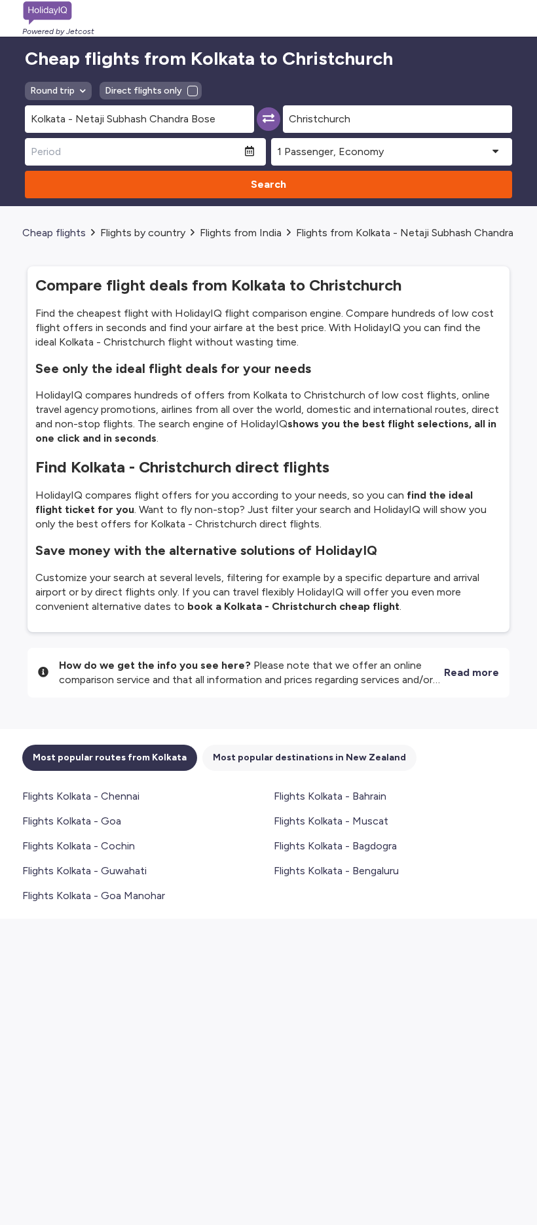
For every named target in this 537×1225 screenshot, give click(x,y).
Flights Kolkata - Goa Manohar (93, 895)
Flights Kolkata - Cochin (78, 846)
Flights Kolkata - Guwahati (84, 870)
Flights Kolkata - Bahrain (330, 796)
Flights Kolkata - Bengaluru (336, 870)
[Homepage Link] (58, 13)
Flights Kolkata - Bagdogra (335, 846)
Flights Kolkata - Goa (71, 821)
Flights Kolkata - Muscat (331, 821)
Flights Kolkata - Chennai (80, 796)
